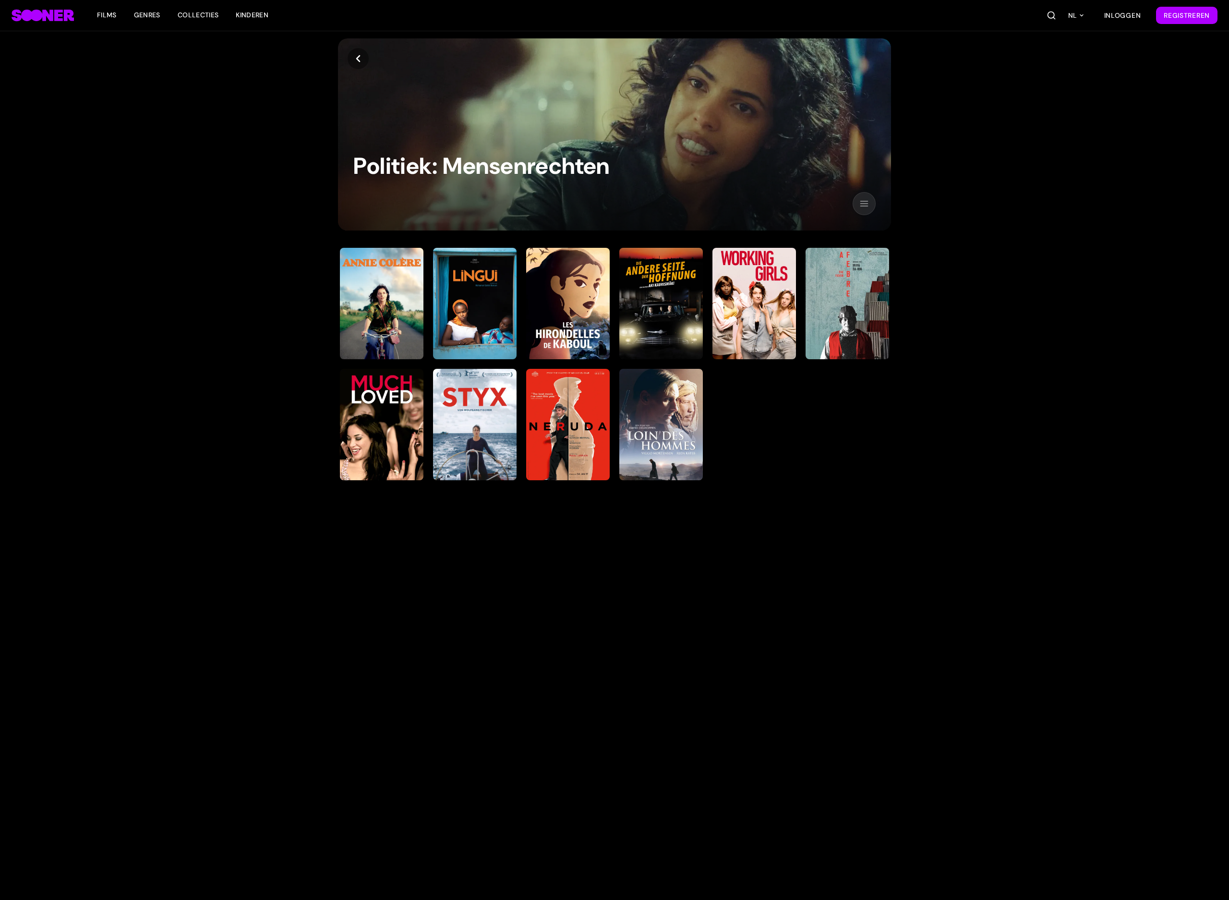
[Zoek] (1051, 15)
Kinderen (252, 15)
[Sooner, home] (43, 15)
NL (1072, 15)
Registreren (1187, 15)
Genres (147, 15)
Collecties (198, 15)
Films (107, 15)
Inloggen (1122, 15)
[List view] (864, 203)
